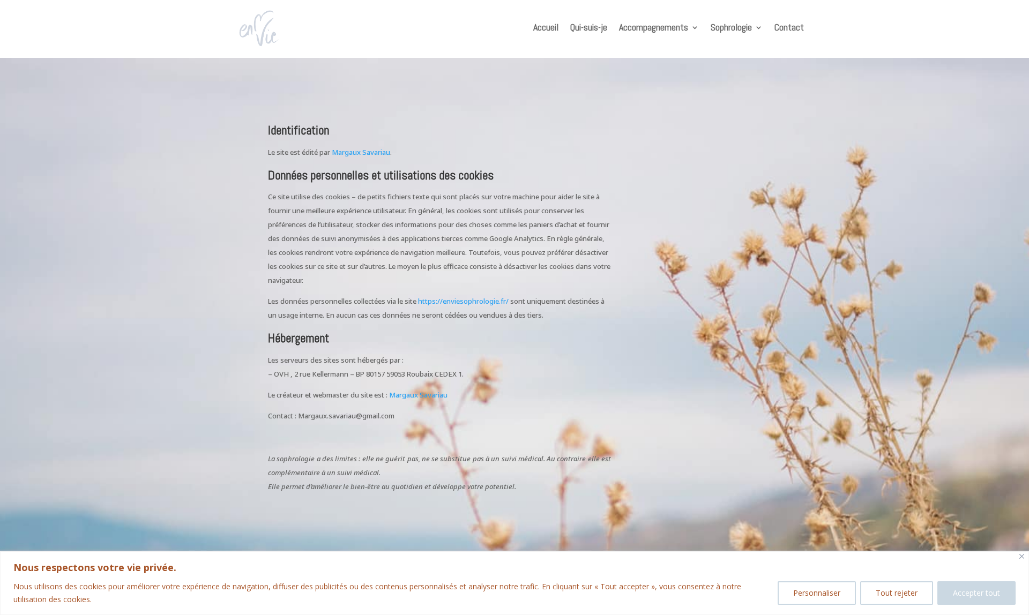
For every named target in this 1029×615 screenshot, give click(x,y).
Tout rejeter (897, 593)
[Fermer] (1021, 556)
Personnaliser (816, 593)
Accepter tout (976, 593)
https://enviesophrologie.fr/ (463, 301)
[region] (514, 583)
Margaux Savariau (361, 152)
